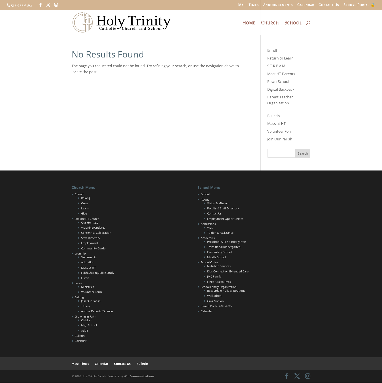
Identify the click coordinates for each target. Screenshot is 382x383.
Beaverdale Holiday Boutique (226, 291)
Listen (85, 278)
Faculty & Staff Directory (223, 208)
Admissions (208, 224)
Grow (84, 203)
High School (89, 325)
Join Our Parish (279, 139)
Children (86, 320)
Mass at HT (276, 123)
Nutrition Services (219, 266)
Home (249, 23)
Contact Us (329, 5)
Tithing (85, 306)
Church (270, 23)
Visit (210, 228)
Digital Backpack (280, 89)
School (293, 23)
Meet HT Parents (281, 73)
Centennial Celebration (96, 233)
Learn (85, 208)
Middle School (216, 257)
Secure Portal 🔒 (359, 5)
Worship (80, 253)
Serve (78, 283)
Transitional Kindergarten (224, 247)
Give (84, 213)
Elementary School (219, 252)
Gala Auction (215, 301)
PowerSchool (278, 81)
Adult (84, 331)
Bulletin (273, 115)
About (205, 199)
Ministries (87, 287)
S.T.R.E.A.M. (276, 65)
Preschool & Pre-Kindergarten (226, 242)
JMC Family (214, 276)
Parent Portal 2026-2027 (216, 306)
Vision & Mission (218, 203)
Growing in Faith (85, 316)
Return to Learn (280, 58)
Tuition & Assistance (220, 233)
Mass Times (248, 5)
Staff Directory (90, 238)
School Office (209, 262)
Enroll (272, 50)
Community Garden (94, 248)
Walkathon (214, 296)
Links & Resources (219, 282)
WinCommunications (139, 376)
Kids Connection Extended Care (227, 271)
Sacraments (89, 257)
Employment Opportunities (225, 219)
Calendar (305, 5)
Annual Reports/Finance (97, 311)
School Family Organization (219, 287)
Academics (208, 238)
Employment (89, 243)
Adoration (87, 262)
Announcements (278, 5)
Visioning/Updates (93, 228)
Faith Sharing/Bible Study (97, 273)
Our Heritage (89, 222)
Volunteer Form (280, 131)
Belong (85, 198)
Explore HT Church (87, 219)
